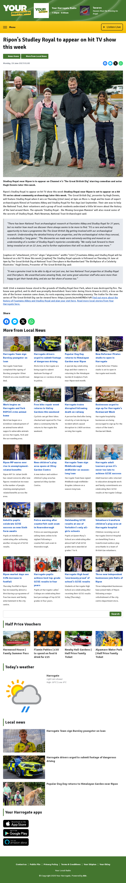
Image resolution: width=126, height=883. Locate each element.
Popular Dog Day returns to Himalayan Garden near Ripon (77, 358)
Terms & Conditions (71, 864)
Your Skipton (90, 864)
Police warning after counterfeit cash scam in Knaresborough (47, 524)
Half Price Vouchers (23, 624)
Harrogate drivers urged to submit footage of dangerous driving (47, 358)
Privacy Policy (51, 864)
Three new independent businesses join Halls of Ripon (109, 578)
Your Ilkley (105, 864)
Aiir (85, 875)
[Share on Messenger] (110, 63)
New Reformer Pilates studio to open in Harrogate (108, 358)
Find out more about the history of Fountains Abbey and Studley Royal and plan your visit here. (60, 299)
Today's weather (19, 667)
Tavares (97, 7)
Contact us (21, 864)
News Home (13, 56)
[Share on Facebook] (105, 63)
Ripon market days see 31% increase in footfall (16, 578)
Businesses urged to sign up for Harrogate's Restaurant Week (109, 408)
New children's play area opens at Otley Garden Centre (45, 466)
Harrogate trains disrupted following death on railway (76, 408)
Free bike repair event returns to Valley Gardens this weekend (46, 408)
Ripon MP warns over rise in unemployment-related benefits (16, 466)
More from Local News (36, 56)
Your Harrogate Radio (64, 8)
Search (115, 613)
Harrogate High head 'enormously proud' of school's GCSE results (77, 578)
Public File (35, 864)
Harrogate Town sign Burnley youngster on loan (15, 358)
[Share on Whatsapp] (121, 63)
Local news (15, 722)
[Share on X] (115, 63)
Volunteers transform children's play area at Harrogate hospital (108, 524)
